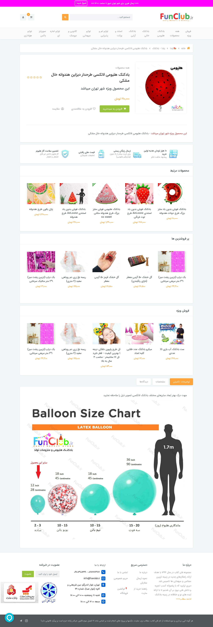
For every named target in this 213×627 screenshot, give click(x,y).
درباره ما (143, 572)
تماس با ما (122, 572)
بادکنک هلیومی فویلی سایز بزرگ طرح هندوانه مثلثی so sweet (106, 213)
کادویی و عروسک (72, 33)
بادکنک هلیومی (161, 33)
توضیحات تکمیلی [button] (181, 382)
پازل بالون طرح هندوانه (41, 209)
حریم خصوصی (121, 578)
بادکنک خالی (145, 33)
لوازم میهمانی (87, 33)
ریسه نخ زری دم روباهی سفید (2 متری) (74, 279)
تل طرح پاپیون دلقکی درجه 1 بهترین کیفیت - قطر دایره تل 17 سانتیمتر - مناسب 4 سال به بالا (106, 355)
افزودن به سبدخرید (113, 109)
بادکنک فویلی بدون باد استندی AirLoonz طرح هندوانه (74, 213)
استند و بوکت (118, 33)
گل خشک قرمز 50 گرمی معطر (106, 279)
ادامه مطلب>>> (183, 599)
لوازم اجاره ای (55, 33)
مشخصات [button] (160, 382)
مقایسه (56, 109)
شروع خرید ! (81, 3)
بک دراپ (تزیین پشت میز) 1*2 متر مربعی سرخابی (172, 279)
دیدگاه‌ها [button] (144, 382)
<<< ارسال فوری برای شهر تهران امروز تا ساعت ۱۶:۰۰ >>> (114, 3)
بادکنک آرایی (132, 33)
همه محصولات (174, 33)
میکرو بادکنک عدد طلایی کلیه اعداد (139, 351)
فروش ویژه (188, 33)
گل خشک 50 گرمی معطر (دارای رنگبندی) (139, 279)
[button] (31, 17)
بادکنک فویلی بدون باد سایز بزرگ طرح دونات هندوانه (172, 211)
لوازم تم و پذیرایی (103, 33)
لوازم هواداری (28, 33)
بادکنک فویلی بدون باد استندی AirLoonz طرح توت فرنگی (139, 213)
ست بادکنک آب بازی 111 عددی (172, 351)
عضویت (27, 574)
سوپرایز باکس (42, 33)
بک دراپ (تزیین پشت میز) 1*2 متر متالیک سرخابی (41, 279)
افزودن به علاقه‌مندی (82, 109)
